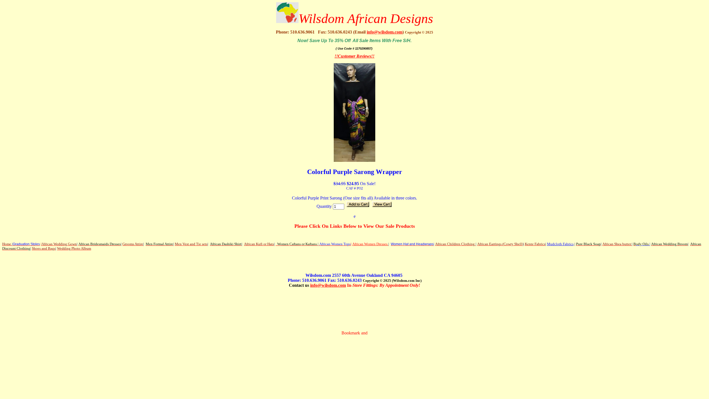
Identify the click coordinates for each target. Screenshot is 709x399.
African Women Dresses (369, 244)
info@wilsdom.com (384, 32)
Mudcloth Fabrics (560, 244)
